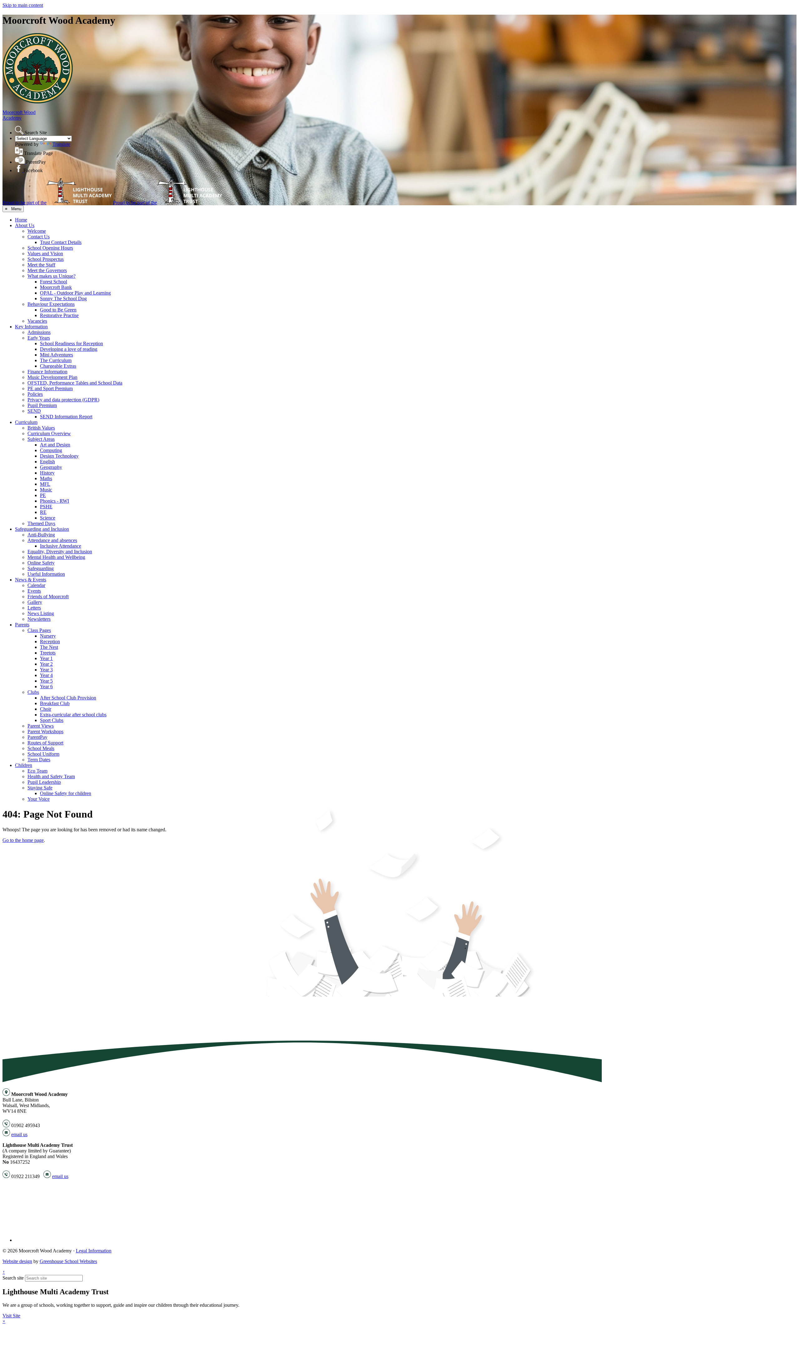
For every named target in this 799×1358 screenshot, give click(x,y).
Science (47, 517)
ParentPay (37, 737)
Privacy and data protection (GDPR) (63, 399)
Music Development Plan (52, 377)
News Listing (40, 613)
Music (46, 489)
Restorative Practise (59, 315)
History (47, 472)
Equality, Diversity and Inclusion (59, 551)
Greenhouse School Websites (68, 1261)
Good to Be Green (58, 309)
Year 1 (46, 658)
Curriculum (26, 422)
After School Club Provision (68, 697)
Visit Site (11, 1315)
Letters (34, 607)
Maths (46, 478)
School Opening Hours (50, 248)
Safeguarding (40, 568)
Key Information (31, 326)
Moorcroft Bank (56, 287)
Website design (17, 1261)
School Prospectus (45, 259)
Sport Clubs (51, 720)
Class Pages (39, 630)
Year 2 (46, 664)
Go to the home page (23, 840)
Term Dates (38, 759)
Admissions (39, 332)
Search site (13, 1278)
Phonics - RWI (54, 501)
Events (34, 591)
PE (43, 495)
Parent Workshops (45, 731)
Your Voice (38, 799)
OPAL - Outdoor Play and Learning (75, 293)
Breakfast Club (55, 703)
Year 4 (46, 675)
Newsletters (39, 619)
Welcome (36, 231)
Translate (61, 144)
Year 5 (46, 681)
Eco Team (37, 771)
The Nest (49, 647)
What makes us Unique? (51, 276)
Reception (50, 641)
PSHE (46, 506)
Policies (35, 394)
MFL (45, 484)
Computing (51, 450)
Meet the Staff (41, 264)
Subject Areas (41, 439)
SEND (34, 411)
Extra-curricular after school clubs (73, 714)
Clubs (33, 692)
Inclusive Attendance (60, 546)
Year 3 (46, 669)
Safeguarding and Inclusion (42, 529)
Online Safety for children (65, 793)
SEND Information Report (66, 416)
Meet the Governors (47, 270)
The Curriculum (55, 360)
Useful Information (46, 574)
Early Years (38, 338)
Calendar (36, 585)
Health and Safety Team (51, 776)
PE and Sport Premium (50, 388)
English (47, 461)
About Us (24, 225)
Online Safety (41, 562)
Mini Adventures (56, 354)
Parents (22, 624)
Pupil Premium (42, 405)
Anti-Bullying (41, 534)
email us (19, 1134)
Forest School (53, 281)
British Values (41, 427)
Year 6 (46, 686)
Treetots (48, 652)
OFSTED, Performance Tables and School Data (74, 383)
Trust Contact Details (60, 242)
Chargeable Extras (58, 366)
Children (23, 765)
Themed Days (41, 523)
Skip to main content (22, 5)
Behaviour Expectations (51, 304)
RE (43, 512)
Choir (45, 709)
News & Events (30, 579)
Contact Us (38, 236)
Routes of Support (45, 742)
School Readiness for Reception (71, 343)
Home (21, 219)
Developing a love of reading (68, 349)
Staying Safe (39, 787)
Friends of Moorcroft (48, 596)
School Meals (40, 748)
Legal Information (93, 1250)
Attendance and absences (52, 540)
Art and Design (55, 444)
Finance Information (47, 371)
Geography (51, 467)
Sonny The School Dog (63, 298)
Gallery (34, 602)
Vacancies (37, 321)
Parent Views (40, 726)
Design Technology (59, 456)
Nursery (48, 636)
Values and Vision (45, 253)
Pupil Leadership (44, 782)
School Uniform (43, 754)
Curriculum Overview (49, 433)
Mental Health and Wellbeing (56, 557)
